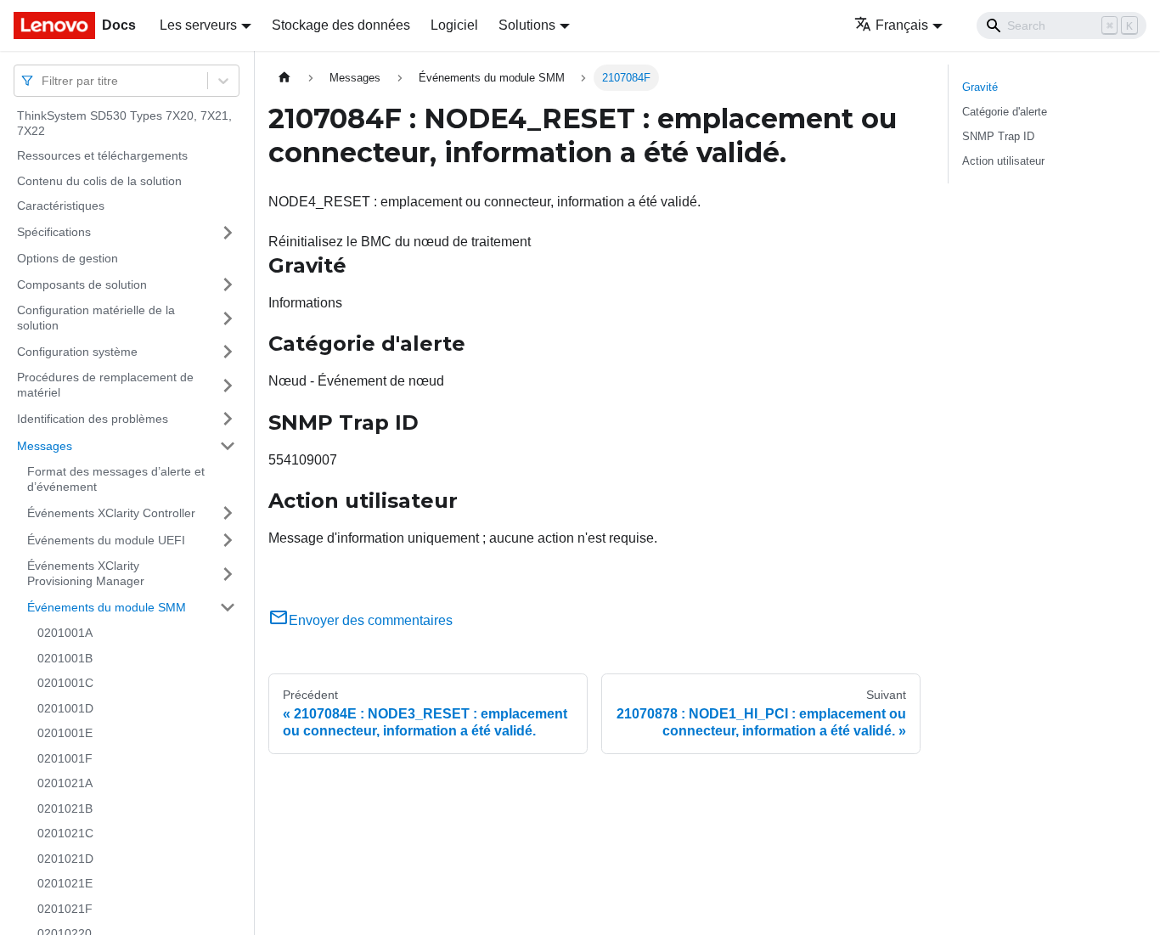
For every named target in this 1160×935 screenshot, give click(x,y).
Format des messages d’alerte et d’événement (116, 479)
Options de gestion (67, 258)
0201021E (65, 883)
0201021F (65, 908)
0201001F (65, 758)
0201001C (65, 683)
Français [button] (902, 25)
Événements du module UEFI (106, 539)
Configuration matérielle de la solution (96, 317)
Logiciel (454, 25)
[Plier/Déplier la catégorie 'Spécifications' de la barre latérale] (227, 232)
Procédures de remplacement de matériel (105, 384)
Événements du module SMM (106, 606)
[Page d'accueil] (284, 78)
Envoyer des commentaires (371, 620)
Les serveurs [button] (198, 25)
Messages (44, 445)
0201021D (65, 858)
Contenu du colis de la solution (99, 181)
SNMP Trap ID (998, 136)
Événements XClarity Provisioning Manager (85, 573)
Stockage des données (341, 25)
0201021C (65, 833)
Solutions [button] (526, 25)
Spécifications (54, 232)
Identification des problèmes (92, 418)
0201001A (65, 632)
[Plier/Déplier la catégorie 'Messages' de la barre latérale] (227, 445)
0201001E (65, 733)
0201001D (65, 708)
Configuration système (77, 351)
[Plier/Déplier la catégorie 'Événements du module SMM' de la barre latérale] (227, 607)
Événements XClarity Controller (111, 512)
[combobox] (43, 80)
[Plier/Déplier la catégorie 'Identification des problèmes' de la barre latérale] (227, 418)
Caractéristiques (60, 205)
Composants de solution (82, 283)
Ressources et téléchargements (102, 155)
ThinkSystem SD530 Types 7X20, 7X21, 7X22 (124, 123)
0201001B (65, 658)
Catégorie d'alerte (1004, 111)
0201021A (65, 783)
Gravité (980, 87)
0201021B (65, 808)
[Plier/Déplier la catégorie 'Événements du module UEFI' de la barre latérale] (227, 540)
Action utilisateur (1003, 161)
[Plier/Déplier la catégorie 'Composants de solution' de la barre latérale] (227, 284)
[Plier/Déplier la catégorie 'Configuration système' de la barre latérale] (227, 351)
